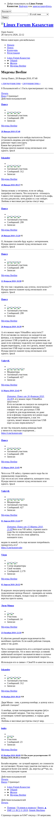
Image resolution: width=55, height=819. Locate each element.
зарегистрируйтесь (42, 6)
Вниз (3, 96)
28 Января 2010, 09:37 (10, 185)
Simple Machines (37, 810)
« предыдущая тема (11, 83)
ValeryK (5, 360)
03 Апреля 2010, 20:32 (10, 584)
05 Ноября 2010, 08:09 (10, 755)
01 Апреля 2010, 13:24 (10, 521)
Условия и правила (26, 807)
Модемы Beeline (9, 125)
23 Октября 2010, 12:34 (11, 633)
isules (3, 728)
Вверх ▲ (42, 807)
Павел (4, 104)
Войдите (23, 6)
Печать (4, 93)
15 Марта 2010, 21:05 (10, 467)
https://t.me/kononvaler (11, 433)
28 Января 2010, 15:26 (10, 236)
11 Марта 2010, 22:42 (10, 390)
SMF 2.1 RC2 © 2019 (17, 810)
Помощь (11, 807)
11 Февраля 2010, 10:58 (11, 281)
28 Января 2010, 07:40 (10, 131)
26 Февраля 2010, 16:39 (11, 326)
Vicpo (4, 555)
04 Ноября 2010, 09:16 (10, 697)
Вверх (4, 782)
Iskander (5, 158)
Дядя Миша (7, 605)
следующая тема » (31, 83)
